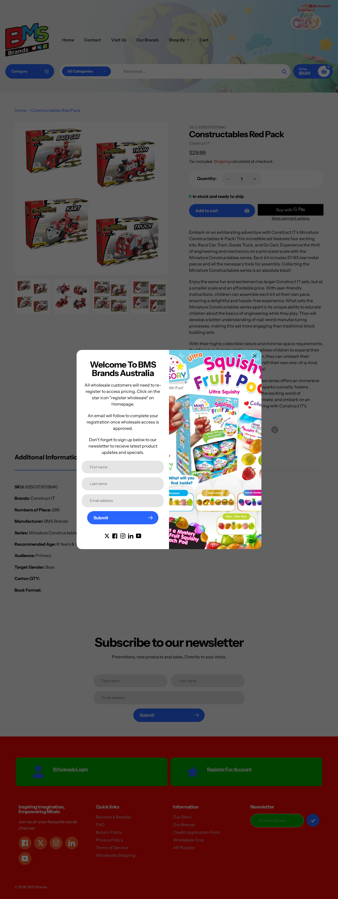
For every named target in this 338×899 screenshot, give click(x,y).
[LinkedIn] (130, 535)
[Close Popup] (254, 356)
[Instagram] (122, 535)
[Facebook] (115, 535)
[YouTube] (138, 535)
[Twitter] (107, 535)
